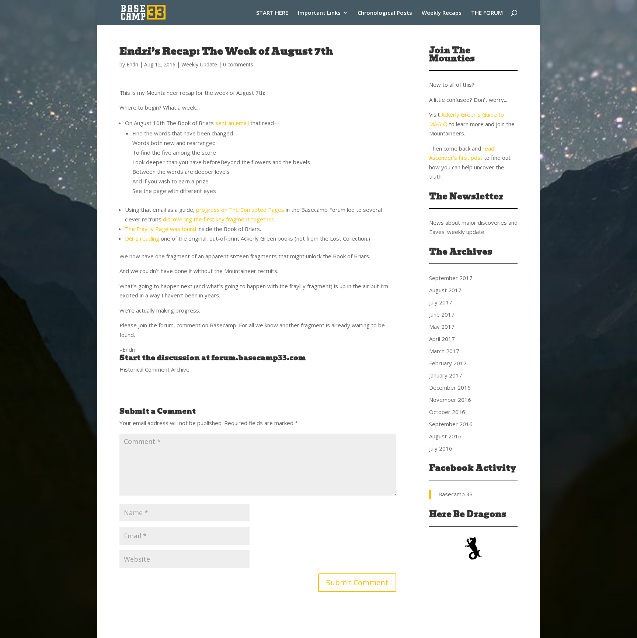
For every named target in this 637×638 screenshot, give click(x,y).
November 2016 (450, 399)
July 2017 (440, 302)
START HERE (272, 13)
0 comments (238, 64)
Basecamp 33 (455, 494)
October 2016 (447, 411)
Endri (132, 64)
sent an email (232, 123)
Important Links (319, 13)
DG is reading (143, 238)
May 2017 (442, 326)
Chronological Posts (385, 13)
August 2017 (445, 290)
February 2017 (448, 363)
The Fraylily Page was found (160, 228)
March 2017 (444, 351)
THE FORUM (487, 13)
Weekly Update (199, 64)
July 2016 (440, 448)
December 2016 (450, 387)
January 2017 (445, 375)
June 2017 (442, 314)
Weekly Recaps (442, 13)
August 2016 (445, 436)
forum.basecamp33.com (258, 357)
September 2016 (451, 424)
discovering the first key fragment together (218, 219)
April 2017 (442, 338)
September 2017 (451, 278)
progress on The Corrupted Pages (240, 209)
